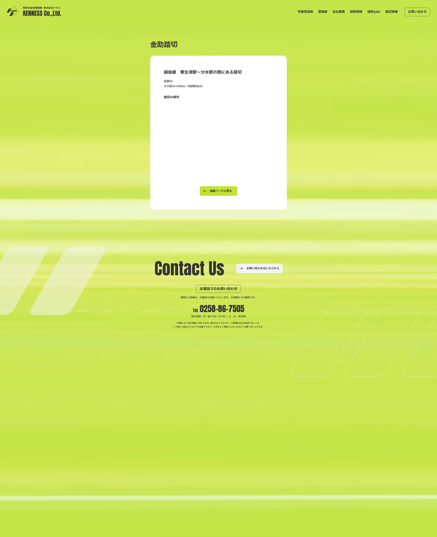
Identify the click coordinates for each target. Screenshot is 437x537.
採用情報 (356, 12)
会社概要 (339, 12)
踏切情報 (391, 12)
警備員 (322, 12)
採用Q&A (373, 12)
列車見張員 (305, 12)
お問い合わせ (417, 12)
